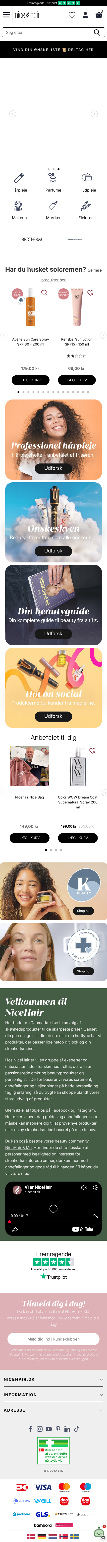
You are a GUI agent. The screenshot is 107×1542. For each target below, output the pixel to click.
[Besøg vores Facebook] (30, 1430)
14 (84, 392)
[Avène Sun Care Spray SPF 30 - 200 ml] (31, 307)
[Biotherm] (32, 239)
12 (74, 392)
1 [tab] (46, 849)
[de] (43, 1536)
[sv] (75, 1536)
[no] (64, 1536)
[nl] (54, 1536)
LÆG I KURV (30, 380)
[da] (32, 1536)
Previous (14, 114)
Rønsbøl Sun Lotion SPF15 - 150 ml (76, 341)
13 (79, 392)
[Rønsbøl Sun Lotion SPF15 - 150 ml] (77, 307)
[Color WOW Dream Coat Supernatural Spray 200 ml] (78, 766)
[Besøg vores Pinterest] (58, 1430)
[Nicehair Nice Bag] (30, 766)
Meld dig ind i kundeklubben (53, 1339)
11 (69, 392)
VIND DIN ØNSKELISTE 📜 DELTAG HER (53, 50)
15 (89, 392)
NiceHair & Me (18, 1147)
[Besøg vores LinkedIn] (67, 1430)
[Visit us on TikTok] (76, 1430)
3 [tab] (56, 849)
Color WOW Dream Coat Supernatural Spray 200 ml (78, 802)
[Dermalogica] (75, 239)
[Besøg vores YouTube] (49, 1430)
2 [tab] (52, 849)
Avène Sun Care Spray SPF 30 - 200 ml (30, 341)
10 (64, 392)
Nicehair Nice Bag (29, 797)
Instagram (85, 1110)
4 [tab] (61, 849)
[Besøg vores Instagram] (40, 1430)
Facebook (61, 1110)
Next (93, 114)
